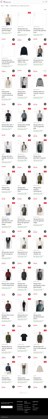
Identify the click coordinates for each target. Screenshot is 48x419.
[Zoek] (14, 407)
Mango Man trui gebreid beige (7, 29)
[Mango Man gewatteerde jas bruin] (24, 178)
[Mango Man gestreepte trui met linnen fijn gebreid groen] (24, 210)
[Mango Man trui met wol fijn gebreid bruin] (39, 19)
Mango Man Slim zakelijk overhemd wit (7, 158)
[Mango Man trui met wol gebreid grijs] (39, 115)
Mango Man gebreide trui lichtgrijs (22, 93)
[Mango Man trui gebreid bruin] (39, 51)
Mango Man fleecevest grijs (22, 157)
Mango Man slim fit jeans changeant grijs (8, 254)
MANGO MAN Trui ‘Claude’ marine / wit (38, 93)
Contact (26, 412)
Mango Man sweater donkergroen (37, 189)
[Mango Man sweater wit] (39, 243)
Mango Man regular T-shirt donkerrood (8, 284)
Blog (33, 406)
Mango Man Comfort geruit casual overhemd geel (7, 94)
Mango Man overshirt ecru (37, 379)
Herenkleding (19, 406)
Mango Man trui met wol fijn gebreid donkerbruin (8, 62)
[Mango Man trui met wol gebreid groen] (8, 337)
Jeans (3, 250)
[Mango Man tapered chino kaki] (24, 368)
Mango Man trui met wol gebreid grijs (38, 126)
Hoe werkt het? (27, 407)
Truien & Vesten (5, 26)
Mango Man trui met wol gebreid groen (7, 348)
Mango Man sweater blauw (6, 379)
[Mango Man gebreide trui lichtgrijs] (24, 82)
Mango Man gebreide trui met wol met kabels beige (7, 221)
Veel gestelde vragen (27, 410)
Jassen (19, 185)
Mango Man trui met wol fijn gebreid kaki (39, 348)
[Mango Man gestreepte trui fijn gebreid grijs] (39, 274)
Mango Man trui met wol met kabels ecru (24, 30)
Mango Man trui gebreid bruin (38, 61)
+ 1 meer (44, 71)
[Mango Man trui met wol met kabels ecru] (24, 19)
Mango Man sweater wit (37, 253)
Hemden (3, 89)
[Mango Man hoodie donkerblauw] (24, 115)
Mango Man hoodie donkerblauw (24, 125)
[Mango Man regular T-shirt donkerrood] (8, 274)
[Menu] (1, 1)
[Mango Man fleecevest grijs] (24, 147)
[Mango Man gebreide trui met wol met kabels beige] (8, 210)
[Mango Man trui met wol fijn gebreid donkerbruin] (8, 51)
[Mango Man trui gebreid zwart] (24, 306)
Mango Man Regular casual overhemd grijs (22, 285)
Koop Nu (13, 39)
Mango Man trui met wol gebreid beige (38, 220)
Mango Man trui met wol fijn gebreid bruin (39, 30)
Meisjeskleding (20, 408)
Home (2, 5)
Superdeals (35, 404)
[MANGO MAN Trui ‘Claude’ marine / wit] (39, 82)
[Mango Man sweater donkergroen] (39, 178)
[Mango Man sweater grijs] (8, 178)
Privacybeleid (35, 408)
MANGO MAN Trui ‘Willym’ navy (23, 61)
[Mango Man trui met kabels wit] (24, 243)
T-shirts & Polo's (5, 122)
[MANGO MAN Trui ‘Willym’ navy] (24, 51)
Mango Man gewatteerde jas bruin (23, 189)
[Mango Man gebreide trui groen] (39, 147)
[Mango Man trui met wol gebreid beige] (39, 210)
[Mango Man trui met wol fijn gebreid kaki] (39, 337)
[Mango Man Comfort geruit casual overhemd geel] (8, 82)
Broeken (19, 375)
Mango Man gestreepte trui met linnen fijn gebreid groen (24, 221)
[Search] (43, 1)
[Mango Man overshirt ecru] (39, 368)
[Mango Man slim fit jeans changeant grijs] (8, 243)
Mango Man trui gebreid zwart (23, 316)
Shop (7, 5)
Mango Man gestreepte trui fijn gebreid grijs (39, 285)
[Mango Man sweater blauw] (8, 368)
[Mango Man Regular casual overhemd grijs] (24, 274)
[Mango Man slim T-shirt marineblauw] (8, 115)
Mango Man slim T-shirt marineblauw (8, 125)
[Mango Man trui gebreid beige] (8, 19)
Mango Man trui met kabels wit (23, 253)
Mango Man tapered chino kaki (23, 379)
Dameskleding (20, 404)
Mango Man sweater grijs (6, 188)
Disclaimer (35, 409)
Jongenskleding (20, 409)
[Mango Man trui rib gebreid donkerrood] (8, 306)
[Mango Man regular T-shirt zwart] (24, 337)
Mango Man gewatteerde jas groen (38, 316)
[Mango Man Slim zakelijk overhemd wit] (8, 147)
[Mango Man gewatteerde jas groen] (39, 306)
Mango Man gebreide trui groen (39, 157)
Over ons (26, 405)
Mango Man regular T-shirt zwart (24, 347)
